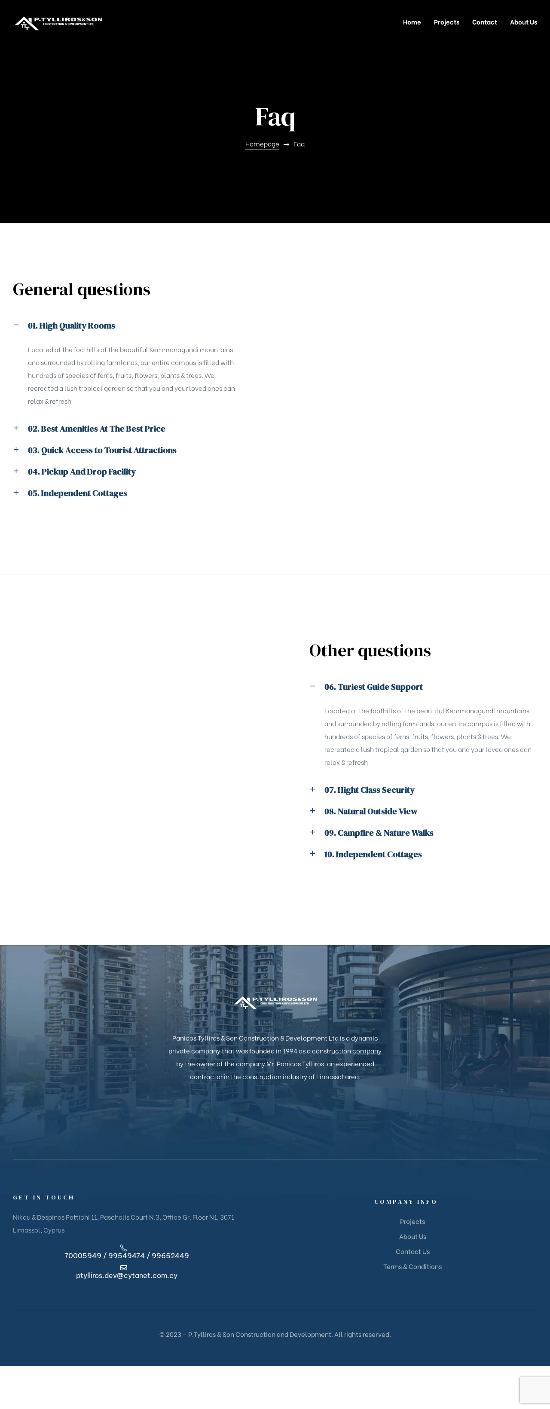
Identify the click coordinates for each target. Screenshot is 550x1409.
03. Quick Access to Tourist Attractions (102, 450)
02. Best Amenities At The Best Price (96, 428)
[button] (127, 332)
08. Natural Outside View (371, 811)
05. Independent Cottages (77, 493)
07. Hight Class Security (369, 789)
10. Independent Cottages (373, 854)
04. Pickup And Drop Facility (82, 471)
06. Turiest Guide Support (373, 686)
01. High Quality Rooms (71, 325)
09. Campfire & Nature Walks (379, 832)
